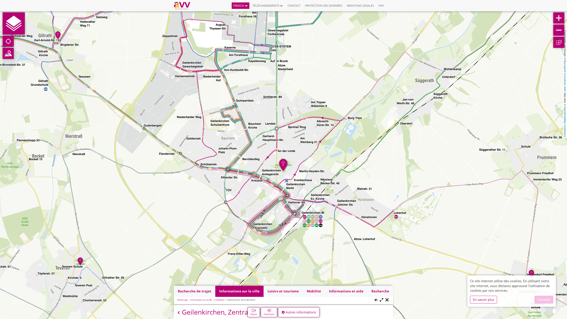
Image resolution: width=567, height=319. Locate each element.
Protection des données (323, 6)
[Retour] (178, 312)
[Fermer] (387, 300)
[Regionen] (8, 53)
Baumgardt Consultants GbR (565, 75)
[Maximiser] (381, 300)
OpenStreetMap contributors (565, 121)
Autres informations (300, 312)
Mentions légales (360, 6)
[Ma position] (8, 41)
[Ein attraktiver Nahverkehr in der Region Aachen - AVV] (184, 5)
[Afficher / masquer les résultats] (376, 299)
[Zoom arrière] (558, 30)
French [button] (239, 6)
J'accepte (543, 299)
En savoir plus (483, 299)
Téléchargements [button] (266, 6)
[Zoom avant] (558, 17)
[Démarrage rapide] (14, 23)
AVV (381, 6)
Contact (293, 6)
